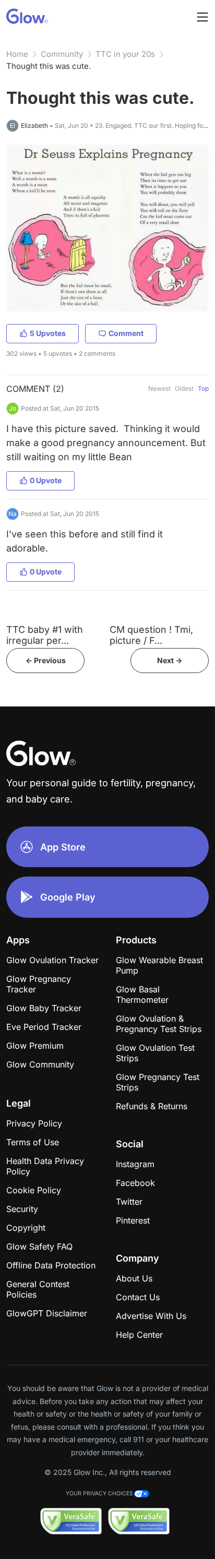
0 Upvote (46, 480)
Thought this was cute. (48, 66)
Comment (126, 333)
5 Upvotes (48, 333)
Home (17, 54)
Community (62, 54)
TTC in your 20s (125, 54)
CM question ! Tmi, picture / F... (151, 635)
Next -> (169, 660)
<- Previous (46, 660)
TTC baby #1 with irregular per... (44, 635)
